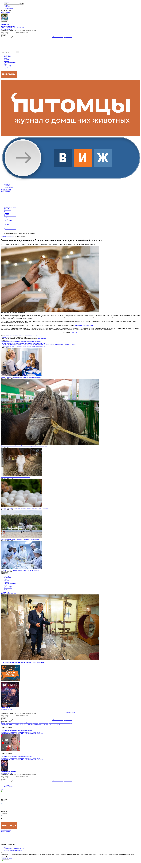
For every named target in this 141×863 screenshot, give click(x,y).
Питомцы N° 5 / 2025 (6, 709)
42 (4, 35)
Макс (72, 332)
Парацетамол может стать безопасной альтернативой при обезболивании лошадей (24, 446)
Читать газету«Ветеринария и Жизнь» (8, 25)
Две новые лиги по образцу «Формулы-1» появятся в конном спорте (20, 539)
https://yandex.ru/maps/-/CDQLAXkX (85, 325)
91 (4, 718)
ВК (77, 332)
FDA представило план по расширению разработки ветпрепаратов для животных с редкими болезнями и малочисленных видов (36, 723)
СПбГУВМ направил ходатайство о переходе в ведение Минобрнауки (20, 570)
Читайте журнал (5, 707)
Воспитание (7, 56)
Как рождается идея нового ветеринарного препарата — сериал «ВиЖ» (21, 732)
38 (4, 779)
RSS (5, 847)
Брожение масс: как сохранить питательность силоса (15, 477)
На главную (4, 573)
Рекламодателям (8, 8)
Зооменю (6, 61)
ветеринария (8, 335)
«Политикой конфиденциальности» (62, 37)
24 (1, 718)
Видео (5, 68)
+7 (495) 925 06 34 (6, 190)
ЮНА (36, 335)
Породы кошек (8, 65)
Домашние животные (10, 207)
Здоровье (6, 59)
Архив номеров (70, 712)
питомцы (31, 335)
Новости (6, 55)
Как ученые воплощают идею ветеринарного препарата (16, 730)
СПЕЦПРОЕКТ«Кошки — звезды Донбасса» (9, 593)
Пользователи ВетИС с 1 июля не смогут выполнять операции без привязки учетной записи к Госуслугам (30, 724)
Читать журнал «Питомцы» (9, 771)
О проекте (7, 5)
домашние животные (18, 335)
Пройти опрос (42, 338)
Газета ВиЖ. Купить (6, 29)
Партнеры (7, 6)
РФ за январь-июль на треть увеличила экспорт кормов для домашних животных (24, 346)
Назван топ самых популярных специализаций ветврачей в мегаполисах (21, 341)
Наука (5, 64)
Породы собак (8, 66)
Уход (5, 58)
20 (1, 779)
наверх (3, 789)
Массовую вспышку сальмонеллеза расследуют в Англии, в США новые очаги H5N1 (24, 508)
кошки (27, 335)
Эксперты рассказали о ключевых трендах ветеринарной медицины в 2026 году (23, 343)
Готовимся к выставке (10, 62)
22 (1, 35)
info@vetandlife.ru (5, 12)
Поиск (6, 221)
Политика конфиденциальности (13, 850)
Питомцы (6, 224)
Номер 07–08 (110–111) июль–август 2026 (12, 27)
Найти (21, 3)
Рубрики (6, 2)
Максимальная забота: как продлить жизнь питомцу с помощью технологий (22, 733)
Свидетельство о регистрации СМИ (14, 848)
